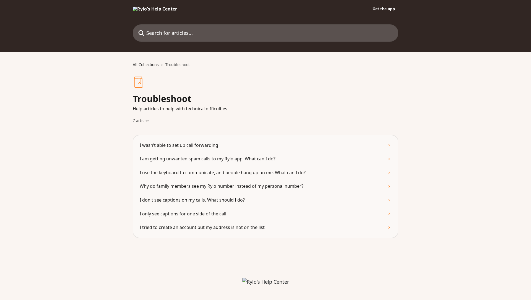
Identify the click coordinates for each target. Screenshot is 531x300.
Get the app (384, 9)
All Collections (146, 64)
